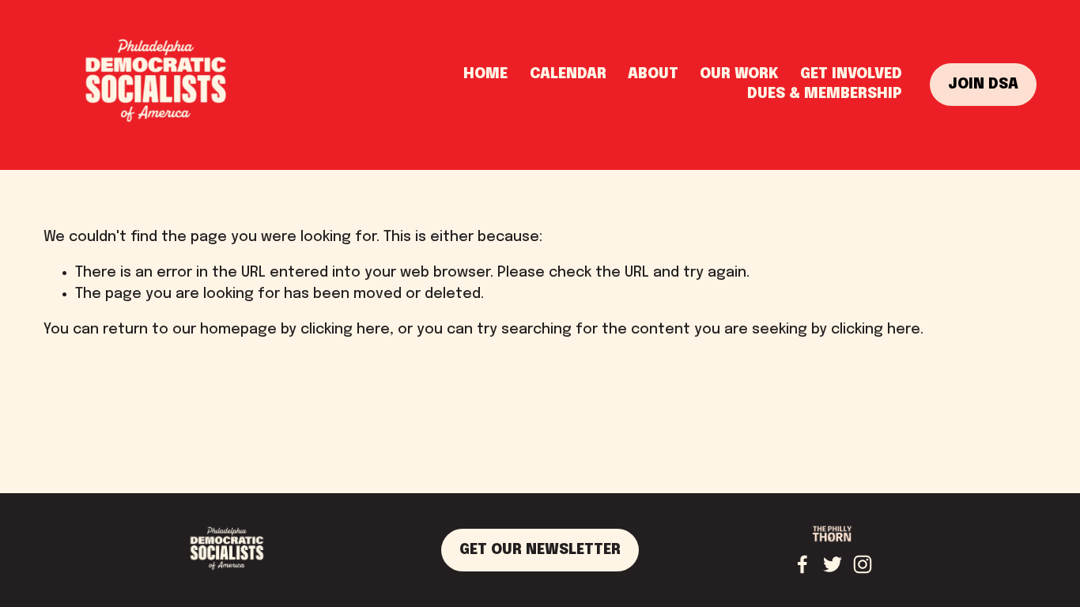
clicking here (345, 329)
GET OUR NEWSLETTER (540, 550)
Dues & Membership (824, 94)
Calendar (568, 74)
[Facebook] (802, 564)
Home (485, 74)
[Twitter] (832, 564)
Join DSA (983, 84)
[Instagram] (862, 564)
